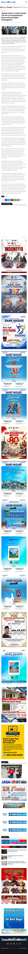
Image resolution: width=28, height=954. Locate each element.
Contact (15, 951)
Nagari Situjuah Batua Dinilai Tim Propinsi (16, 856)
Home (6, 951)
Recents (14, 846)
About (10, 951)
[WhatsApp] (15, 200)
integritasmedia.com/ (12, 949)
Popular (6, 846)
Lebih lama (23, 237)
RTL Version (20, 951)
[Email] (18, 200)
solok (7, 10)
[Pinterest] (12, 200)
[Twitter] (9, 200)
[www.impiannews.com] (5, 7)
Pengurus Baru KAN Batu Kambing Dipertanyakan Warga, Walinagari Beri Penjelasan (17, 863)
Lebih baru (4, 237)
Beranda (3, 10)
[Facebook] (6, 200)
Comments (22, 846)
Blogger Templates (22, 949)
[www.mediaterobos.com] (19, 7)
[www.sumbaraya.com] (12, 7)
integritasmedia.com (13, 948)
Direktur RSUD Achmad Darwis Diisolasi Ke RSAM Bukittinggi (17, 850)
